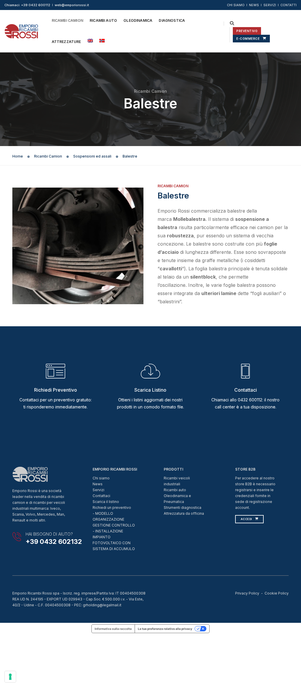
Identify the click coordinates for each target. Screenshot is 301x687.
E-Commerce (248, 38)
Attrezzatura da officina (184, 513)
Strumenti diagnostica (182, 507)
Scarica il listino (106, 501)
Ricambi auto (175, 490)
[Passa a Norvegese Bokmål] (102, 40)
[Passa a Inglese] (90, 40)
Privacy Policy (247, 593)
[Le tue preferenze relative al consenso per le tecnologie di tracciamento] (10, 676)
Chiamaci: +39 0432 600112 (27, 5)
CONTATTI (288, 5)
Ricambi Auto (103, 20)
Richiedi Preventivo (55, 390)
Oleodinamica (137, 20)
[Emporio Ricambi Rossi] (21, 30)
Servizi (98, 490)
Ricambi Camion (67, 20)
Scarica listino (150, 390)
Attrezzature (66, 41)
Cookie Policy (277, 593)
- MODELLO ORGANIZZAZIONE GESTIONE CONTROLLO (114, 519)
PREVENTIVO (246, 31)
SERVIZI (269, 5)
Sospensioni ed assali (92, 156)
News (98, 484)
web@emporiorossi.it (72, 5)
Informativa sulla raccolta (113, 628)
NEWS (254, 5)
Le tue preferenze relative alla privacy (165, 628)
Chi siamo (101, 478)
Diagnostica (172, 20)
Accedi (246, 519)
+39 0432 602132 (54, 541)
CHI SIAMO (236, 5)
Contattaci (245, 390)
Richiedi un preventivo (112, 507)
